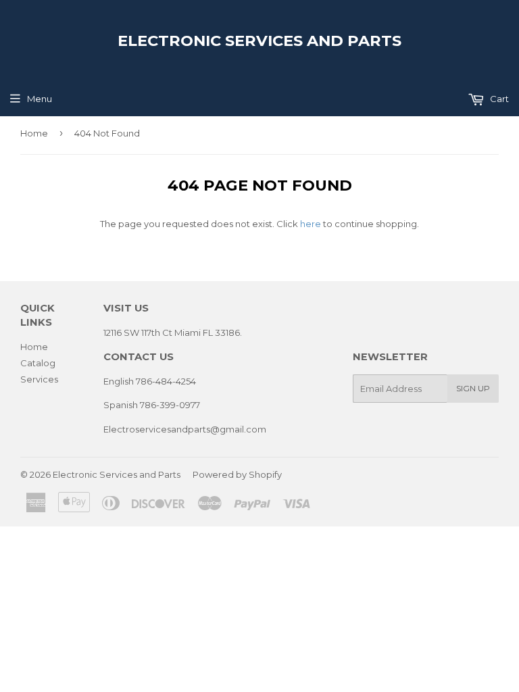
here (310, 223)
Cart (498, 98)
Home (34, 133)
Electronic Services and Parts (259, 40)
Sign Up (473, 388)
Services (39, 379)
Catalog (37, 362)
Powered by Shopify (237, 474)
